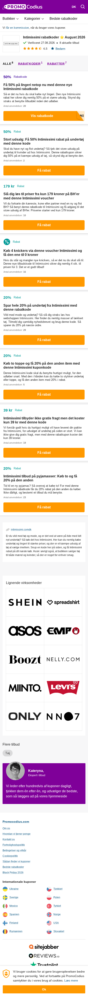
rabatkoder (29, 63)
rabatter (56, 63)
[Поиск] (83, 6)
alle (7, 63)
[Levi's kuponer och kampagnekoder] (63, 688)
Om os (6, 828)
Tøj (7, 753)
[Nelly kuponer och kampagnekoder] (63, 659)
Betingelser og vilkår (14, 850)
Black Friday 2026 (13, 872)
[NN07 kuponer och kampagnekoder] (63, 716)
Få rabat (44, 170)
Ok (44, 989)
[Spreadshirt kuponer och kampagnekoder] (63, 602)
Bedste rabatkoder (13, 867)
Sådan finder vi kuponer (16, 861)
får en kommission (17, 27)
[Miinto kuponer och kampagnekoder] (25, 688)
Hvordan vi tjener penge (17, 833)
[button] (12, 19)
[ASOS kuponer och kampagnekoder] (25, 631)
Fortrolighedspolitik (14, 844)
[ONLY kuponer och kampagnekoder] (25, 716)
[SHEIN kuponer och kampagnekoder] (25, 602)
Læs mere (71, 980)
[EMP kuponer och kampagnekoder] (63, 631)
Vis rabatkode (42, 116)
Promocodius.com (16, 821)
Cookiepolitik (10, 856)
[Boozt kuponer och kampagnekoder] (25, 659)
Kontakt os (9, 839)
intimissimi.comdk (21, 529)
